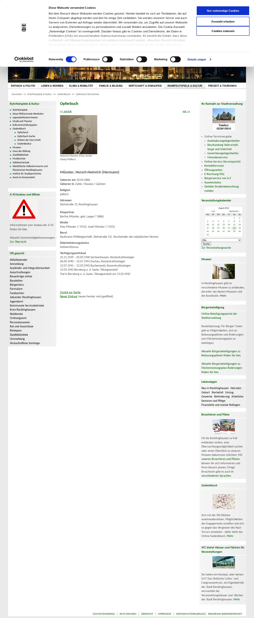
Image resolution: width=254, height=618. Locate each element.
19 (218, 228)
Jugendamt (16, 301)
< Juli (213, 211)
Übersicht (147, 614)
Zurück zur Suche (70, 292)
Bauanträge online (21, 276)
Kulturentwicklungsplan (25, 125)
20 (224, 228)
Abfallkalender (19, 260)
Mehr (223, 295)
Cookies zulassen (223, 31)
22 (234, 228)
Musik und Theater (22, 121)
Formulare (16, 289)
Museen (17, 147)
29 (234, 231)
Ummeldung (17, 339)
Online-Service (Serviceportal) (222, 161)
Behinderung (222, 396)
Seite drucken (128, 614)
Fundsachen (17, 293)
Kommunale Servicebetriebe (27, 305)
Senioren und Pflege (213, 400)
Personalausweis (20, 322)
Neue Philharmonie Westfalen (28, 114)
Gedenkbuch (63, 94)
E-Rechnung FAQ (214, 174)
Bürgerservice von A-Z (217, 178)
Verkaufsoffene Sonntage (25, 343)
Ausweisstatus (212, 182)
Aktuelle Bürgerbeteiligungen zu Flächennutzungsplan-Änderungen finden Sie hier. (221, 368)
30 (240, 231)
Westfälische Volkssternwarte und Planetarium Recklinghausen (30, 168)
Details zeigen (197, 59)
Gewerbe (206, 396)
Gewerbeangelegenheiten (223, 153)
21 (229, 228)
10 (208, 225)
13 (224, 225)
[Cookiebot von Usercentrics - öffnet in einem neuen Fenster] (24, 59)
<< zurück (66, 111)
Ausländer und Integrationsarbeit (30, 268)
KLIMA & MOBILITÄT (81, 85)
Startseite (17, 94)
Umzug (229, 392)
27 (224, 231)
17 (208, 228)
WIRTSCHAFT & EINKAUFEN (145, 85)
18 (213, 228)
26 (218, 231)
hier (24, 229)
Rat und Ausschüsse (21, 326)
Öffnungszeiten (213, 170)
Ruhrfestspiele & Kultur (40, 94)
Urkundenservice (217, 157)
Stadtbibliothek (20, 155)
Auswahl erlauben (223, 21)
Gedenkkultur (24, 143)
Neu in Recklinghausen (215, 388)
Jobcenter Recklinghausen (25, 297)
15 (234, 225)
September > (234, 211)
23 (240, 228)
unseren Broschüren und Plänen (220, 459)
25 (213, 231)
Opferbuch (22, 132)
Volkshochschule (21, 162)
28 (229, 231)
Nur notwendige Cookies (223, 10)
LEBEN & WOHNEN (52, 85)
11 (213, 225)
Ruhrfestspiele (20, 110)
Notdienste (16, 314)
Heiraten (236, 388)
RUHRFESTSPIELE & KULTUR (185, 85)
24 (208, 231)
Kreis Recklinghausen (22, 309)
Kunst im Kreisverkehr (24, 177)
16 (240, 225)
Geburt (205, 392)
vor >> (186, 111)
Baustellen (16, 280)
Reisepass (16, 330)
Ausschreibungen (20, 272)
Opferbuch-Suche (26, 136)
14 (229, 225)
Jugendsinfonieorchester (25, 117)
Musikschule (19, 158)
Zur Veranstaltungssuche (216, 247)
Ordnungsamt (18, 318)
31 (208, 235)
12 (218, 225)
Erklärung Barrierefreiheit (225, 614)
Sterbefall (217, 392)
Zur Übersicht (18, 241)
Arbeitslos (237, 396)
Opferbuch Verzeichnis (87, 94)
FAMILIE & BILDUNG (111, 85)
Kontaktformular (214, 165)
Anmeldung (17, 264)
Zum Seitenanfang (104, 614)
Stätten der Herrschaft (29, 140)
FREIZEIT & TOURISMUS (222, 85)
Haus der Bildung (21, 151)
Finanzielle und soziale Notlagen (220, 405)
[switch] (107, 59)
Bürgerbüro (17, 284)
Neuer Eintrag (68, 296)
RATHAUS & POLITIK (23, 85)
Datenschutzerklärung (190, 614)
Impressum (164, 614)
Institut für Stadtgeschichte (27, 173)
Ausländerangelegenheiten (223, 140)
